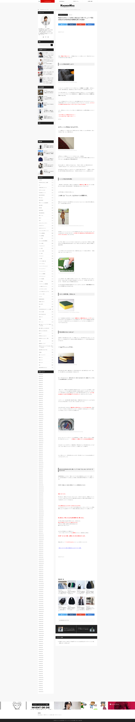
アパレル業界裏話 (46, 235)
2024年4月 (40, 430)
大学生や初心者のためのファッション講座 (46, 309)
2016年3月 (40, 625)
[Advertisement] (67, 41)
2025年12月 (40, 390)
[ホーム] (39, 1)
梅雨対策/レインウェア (46, 343)
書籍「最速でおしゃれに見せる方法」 (46, 328)
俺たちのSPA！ (46, 304)
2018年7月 (40, 569)
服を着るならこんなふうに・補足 (46, 338)
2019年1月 (40, 557)
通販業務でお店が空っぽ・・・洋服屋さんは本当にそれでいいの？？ (49, 117)
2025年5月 (40, 404)
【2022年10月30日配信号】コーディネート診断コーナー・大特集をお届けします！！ (62, 609)
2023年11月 (40, 440)
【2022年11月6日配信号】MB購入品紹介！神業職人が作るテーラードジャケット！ (90, 593)
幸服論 (46, 319)
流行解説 (46, 352)
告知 (46, 306)
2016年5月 (40, 621)
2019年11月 (40, 537)
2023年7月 (40, 448)
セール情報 (46, 258)
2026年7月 (40, 376)
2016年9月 (40, 613)
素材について (46, 357)
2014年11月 (40, 657)
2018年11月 (40, 561)
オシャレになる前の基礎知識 (46, 240)
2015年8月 (40, 639)
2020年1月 (40, 533)
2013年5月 (40, 685)
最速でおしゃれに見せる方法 (46, 330)
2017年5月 (40, 597)
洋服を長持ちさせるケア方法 (44, 9)
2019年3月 (40, 553)
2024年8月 (40, 422)
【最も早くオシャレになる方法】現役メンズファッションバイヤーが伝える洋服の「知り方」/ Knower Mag (68, 720)
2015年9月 (40, 637)
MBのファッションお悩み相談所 (46, 202)
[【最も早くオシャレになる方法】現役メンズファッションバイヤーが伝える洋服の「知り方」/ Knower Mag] (67, 7)
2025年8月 (40, 398)
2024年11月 (40, 416)
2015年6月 (40, 643)
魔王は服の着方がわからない (46, 367)
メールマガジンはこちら (47, 1)
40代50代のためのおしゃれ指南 (46, 182)
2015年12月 (40, 631)
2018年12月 (40, 559)
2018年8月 (40, 567)
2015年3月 (40, 649)
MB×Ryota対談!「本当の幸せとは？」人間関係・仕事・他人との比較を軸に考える (49, 147)
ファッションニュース (46, 271)
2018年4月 (40, 575)
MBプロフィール (76, 1)
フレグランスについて (46, 276)
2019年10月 (40, 539)
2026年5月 (40, 380)
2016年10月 (40, 611)
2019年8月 (40, 543)
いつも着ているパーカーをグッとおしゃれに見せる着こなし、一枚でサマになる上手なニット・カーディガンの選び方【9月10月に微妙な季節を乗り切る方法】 (49, 166)
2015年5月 (40, 645)
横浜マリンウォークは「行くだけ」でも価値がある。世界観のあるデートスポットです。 (49, 153)
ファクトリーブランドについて (46, 266)
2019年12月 (40, 535)
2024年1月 (40, 436)
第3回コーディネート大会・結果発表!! (48, 105)
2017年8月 (40, 591)
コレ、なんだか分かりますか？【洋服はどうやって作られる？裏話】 (49, 92)
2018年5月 (40, 573)
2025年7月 (40, 400)
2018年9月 (40, 565)
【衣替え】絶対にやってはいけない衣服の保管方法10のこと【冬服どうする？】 (62, 592)
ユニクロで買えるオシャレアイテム (46, 291)
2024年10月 (40, 418)
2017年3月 (40, 601)
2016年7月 (40, 617)
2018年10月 (40, 563)
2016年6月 (40, 619)
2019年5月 (40, 549)
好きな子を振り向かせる (46, 314)
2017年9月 (40, 589)
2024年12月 (40, 414)
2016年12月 (40, 607)
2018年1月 (40, 581)
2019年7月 (40, 545)
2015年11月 (40, 633)
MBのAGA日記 (46, 200)
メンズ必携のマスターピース (46, 286)
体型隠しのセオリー (46, 301)
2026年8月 (40, 374)
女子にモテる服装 (46, 311)
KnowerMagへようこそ (46, 192)
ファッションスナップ (46, 268)
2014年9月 (40, 661)
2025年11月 (40, 392)
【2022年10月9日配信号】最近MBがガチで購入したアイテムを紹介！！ (71, 608)
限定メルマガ (46, 362)
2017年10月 (40, 587)
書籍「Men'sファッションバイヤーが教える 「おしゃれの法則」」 (46, 325)
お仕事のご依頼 (90, 1)
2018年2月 (40, 579)
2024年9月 (40, 420)
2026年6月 (40, 378)
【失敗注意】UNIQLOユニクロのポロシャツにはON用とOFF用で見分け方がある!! (48, 61)
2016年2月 (40, 627)
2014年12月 (40, 655)
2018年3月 (40, 577)
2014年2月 (40, 673)
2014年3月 (40, 671)
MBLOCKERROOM (46, 195)
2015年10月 (40, 635)
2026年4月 (40, 382)
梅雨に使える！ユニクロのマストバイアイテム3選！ (49, 172)
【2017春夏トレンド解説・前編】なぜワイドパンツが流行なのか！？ (49, 111)
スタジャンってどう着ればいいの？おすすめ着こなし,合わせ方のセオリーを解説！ (49, 159)
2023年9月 (40, 444)
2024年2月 (40, 434)
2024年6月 (40, 426)
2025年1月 (40, 412)
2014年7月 (40, 665)
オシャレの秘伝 (46, 243)
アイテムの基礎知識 (46, 233)
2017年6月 (40, 595)
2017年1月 (40, 605)
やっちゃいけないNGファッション (46, 230)
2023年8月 (40, 446)
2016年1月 (40, 629)
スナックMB (46, 253)
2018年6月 (40, 571)
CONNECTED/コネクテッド (46, 187)
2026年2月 (40, 386)
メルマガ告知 (46, 281)
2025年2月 (40, 410)
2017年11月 (40, 585)
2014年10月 (40, 659)
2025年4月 (40, 406)
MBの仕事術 (46, 205)
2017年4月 (40, 599)
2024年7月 (40, 424)
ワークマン (46, 296)
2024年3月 (40, 432)
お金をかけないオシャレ (46, 228)
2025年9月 (40, 396)
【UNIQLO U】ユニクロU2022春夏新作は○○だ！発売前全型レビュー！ (90, 608)
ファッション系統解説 (46, 273)
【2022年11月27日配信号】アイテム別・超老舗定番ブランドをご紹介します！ (81, 592)
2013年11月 (40, 679)
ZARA (46, 220)
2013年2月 (40, 687)
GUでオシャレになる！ (46, 190)
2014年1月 (40, 675)
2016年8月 (40, 615)
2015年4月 (40, 647)
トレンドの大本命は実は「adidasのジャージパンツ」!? (49, 98)
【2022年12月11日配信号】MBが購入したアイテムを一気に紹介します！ (71, 592)
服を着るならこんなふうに (46, 335)
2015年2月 (40, 651)
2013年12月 (40, 677)
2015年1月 (40, 653)
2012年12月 (40, 691)
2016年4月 (40, 623)
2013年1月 (40, 689)
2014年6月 (40, 667)
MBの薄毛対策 (46, 210)
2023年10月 (40, 442)
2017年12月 (40, 583)
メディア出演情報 (46, 278)
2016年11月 (40, 609)
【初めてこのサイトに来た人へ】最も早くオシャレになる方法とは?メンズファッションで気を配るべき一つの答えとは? (76, 642)
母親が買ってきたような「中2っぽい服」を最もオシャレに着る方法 (46, 347)
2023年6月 (40, 450)
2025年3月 (40, 408)
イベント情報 (46, 238)
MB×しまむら (46, 197)
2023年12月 (40, 438)
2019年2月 (40, 555)
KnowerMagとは (61, 1)
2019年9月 (40, 541)
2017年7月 (40, 593)
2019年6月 (40, 547)
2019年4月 (40, 551)
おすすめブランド (46, 225)
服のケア (46, 333)
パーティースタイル (46, 263)
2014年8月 (40, 663)
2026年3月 (40, 384)
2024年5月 (40, 428)
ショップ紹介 (46, 248)
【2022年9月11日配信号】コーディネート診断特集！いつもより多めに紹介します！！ (81, 609)
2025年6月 (40, 402)
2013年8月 (40, 683)
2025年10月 (40, 394)
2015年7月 (40, 641)
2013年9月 (40, 681)
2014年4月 (40, 669)
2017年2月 (40, 603)
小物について (46, 316)
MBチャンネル (46, 215)
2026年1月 (40, 388)
